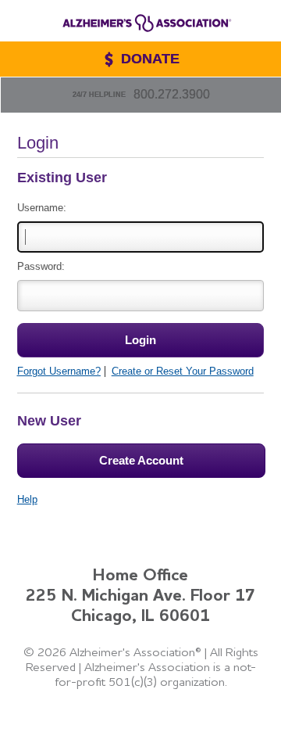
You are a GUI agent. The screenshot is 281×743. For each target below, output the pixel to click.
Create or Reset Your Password (183, 371)
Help (27, 499)
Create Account (141, 460)
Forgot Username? (59, 371)
